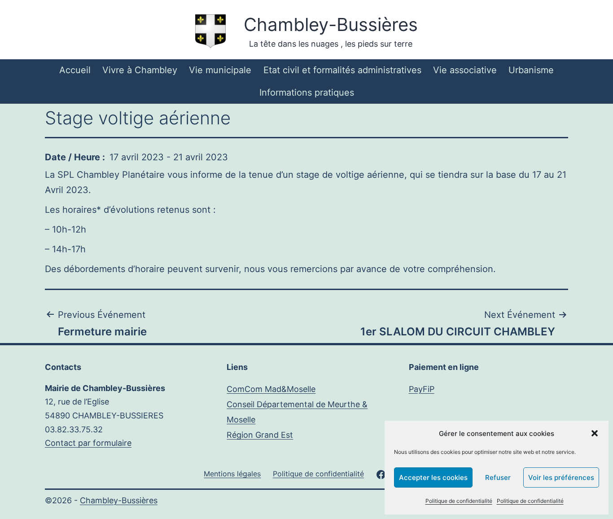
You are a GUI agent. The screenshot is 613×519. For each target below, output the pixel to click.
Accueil (75, 70)
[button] (594, 433)
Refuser (498, 477)
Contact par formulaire (88, 443)
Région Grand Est (260, 435)
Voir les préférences (561, 477)
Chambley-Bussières (331, 24)
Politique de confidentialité (458, 500)
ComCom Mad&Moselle (271, 389)
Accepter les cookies (433, 477)
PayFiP (421, 389)
